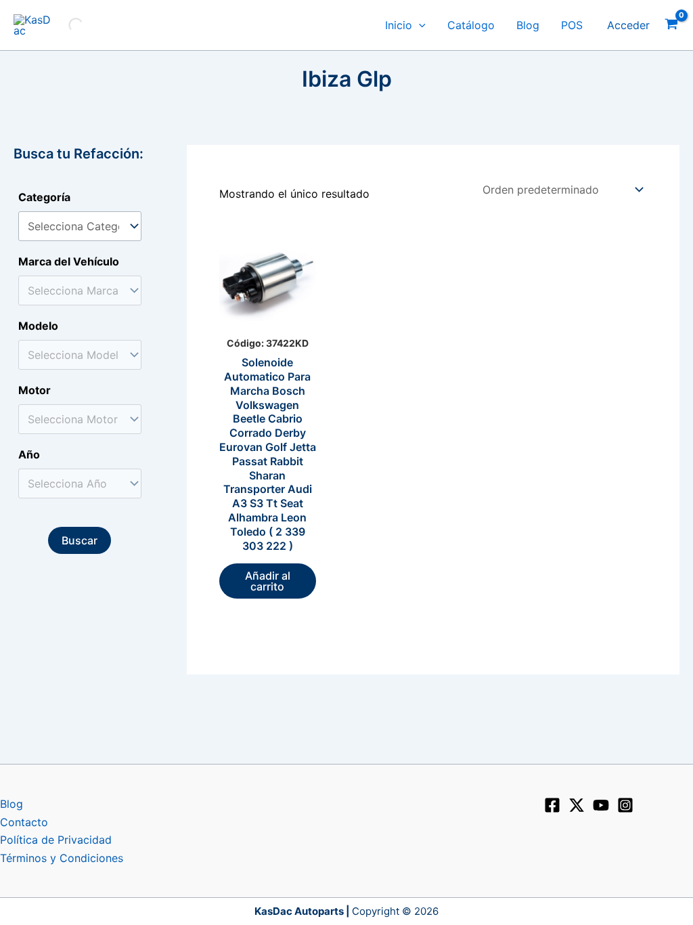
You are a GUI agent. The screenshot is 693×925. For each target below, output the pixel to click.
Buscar (79, 540)
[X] (576, 805)
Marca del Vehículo (68, 261)
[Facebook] (552, 805)
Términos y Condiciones (61, 858)
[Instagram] (625, 805)
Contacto (24, 822)
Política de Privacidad (56, 839)
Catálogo (471, 25)
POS (572, 25)
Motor (34, 390)
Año (29, 454)
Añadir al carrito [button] (267, 581)
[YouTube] (601, 805)
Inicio (398, 25)
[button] (419, 25)
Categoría (44, 197)
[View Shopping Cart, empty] (671, 25)
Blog (527, 25)
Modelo (38, 325)
